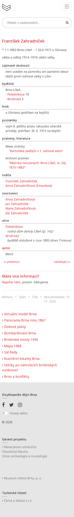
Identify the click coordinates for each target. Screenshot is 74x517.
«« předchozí (11, 262)
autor (6, 248)
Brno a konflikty (16, 376)
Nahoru (7, 297)
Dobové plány (14, 326)
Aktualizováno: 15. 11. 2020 (57, 299)
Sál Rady (10, 352)
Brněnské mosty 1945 (20, 339)
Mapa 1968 (12, 346)
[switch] (5, 413)
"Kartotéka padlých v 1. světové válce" (36, 151)
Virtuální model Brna (20, 314)
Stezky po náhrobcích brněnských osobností (29, 367)
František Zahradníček (21, 181)
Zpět (22, 297)
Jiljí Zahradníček (17, 213)
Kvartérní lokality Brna (21, 358)
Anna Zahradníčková (20, 199)
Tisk (35, 297)
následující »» (62, 262)
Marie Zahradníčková (21, 208)
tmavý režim (19, 413)
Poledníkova (16, 94)
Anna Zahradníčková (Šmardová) (29, 186)
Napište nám (11, 282)
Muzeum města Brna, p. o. (22, 478)
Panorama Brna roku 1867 (24, 320)
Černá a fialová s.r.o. (17, 500)
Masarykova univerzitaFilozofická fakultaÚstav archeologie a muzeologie (24, 451)
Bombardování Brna (19, 333)
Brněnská (14, 99)
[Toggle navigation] (67, 6)
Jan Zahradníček (17, 204)
